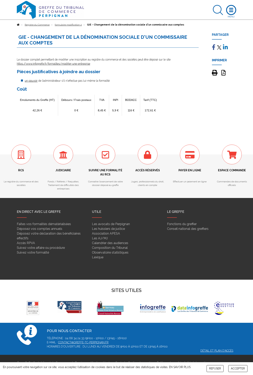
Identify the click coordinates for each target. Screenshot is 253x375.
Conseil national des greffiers (188, 229)
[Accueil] (18, 24)
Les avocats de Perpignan (111, 224)
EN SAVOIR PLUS (180, 367)
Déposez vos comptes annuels (39, 229)
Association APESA (106, 233)
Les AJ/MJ (100, 238)
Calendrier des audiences (110, 243)
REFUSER (215, 368)
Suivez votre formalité (33, 252)
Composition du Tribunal (110, 248)
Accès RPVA (26, 243)
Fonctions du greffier (182, 224)
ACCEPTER (238, 368)
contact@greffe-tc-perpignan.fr (83, 342)
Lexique (97, 257)
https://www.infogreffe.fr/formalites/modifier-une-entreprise (53, 63)
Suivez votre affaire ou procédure (41, 248)
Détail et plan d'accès (216, 350)
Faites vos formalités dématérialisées (44, 224)
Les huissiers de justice (108, 229)
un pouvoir (31, 80)
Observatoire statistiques (110, 252)
